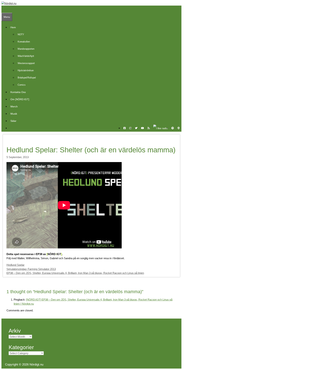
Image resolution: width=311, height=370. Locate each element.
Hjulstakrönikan (26, 70)
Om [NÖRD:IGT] (19, 99)
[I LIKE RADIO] (161, 128)
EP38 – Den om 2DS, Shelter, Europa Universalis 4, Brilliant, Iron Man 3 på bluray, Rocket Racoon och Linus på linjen (75, 272)
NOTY (21, 34)
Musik (13, 113)
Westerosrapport (26, 63)
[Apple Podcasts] (178, 128)
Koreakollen (24, 41)
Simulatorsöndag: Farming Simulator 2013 (31, 269)
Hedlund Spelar (15, 264)
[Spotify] (173, 128)
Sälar (13, 120)
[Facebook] (124, 128)
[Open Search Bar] (3, 9)
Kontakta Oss (18, 92)
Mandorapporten (26, 48)
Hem (13, 27)
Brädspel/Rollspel (27, 77)
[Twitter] (136, 128)
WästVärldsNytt (26, 56)
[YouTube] (142, 128)
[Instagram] (130, 128)
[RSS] (149, 128)
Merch (14, 106)
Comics (22, 84)
